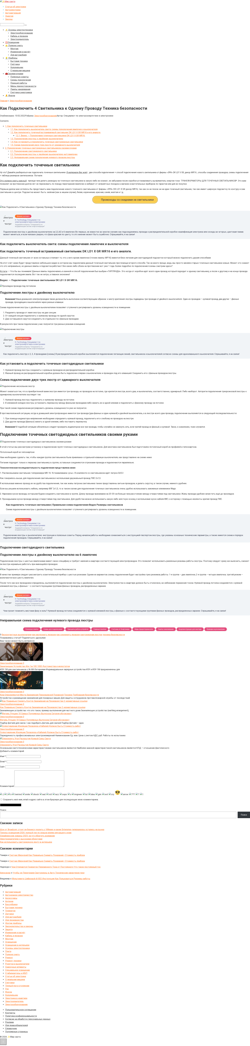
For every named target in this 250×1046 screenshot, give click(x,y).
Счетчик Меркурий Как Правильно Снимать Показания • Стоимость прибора (47, 855)
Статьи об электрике (15, 6)
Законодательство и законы (19, 926)
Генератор (10, 910)
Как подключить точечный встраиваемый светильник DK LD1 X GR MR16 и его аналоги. (55, 132)
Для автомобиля (18, 55)
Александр (5, 873)
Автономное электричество (19, 895)
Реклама (9, 1022)
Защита (8, 929)
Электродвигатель (19, 39)
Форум (8, 992)
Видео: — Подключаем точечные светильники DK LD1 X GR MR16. (50, 135)
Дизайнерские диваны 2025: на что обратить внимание (27, 836)
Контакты (10, 1013)
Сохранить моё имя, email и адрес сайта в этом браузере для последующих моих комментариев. (50, 799)
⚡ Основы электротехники (19, 30)
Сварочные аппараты (15, 967)
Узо (7, 989)
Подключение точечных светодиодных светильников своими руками (41, 148)
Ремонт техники (13, 960)
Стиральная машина (20, 70)
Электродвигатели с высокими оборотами (21, 839)
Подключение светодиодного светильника (33, 151)
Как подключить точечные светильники (26, 126)
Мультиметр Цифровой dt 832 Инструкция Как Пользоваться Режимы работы (51, 878)
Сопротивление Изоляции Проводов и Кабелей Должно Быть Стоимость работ (39, 732)
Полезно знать (12, 954)
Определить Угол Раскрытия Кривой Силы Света (24, 745)
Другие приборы (13, 923)
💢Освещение (12, 42)
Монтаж (14, 48)
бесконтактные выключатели (16, 634)
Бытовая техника (19, 61)
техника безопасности (114, 634)
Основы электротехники (17, 948)
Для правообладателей (16, 1025)
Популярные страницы (16, 1031)
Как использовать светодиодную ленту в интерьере (26, 842)
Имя (3, 756)
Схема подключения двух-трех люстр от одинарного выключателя (45, 145)
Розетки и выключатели (17, 964)
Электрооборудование (21, 33)
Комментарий (7, 786)
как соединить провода (68, 634)
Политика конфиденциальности (21, 1016)
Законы (9, 19)
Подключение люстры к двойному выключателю (36, 138)
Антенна (9, 901)
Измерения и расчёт (20, 52)
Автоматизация (13, 13)
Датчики (9, 914)
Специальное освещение (17, 970)
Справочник (11, 1028)
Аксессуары (11, 898)
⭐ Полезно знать (14, 45)
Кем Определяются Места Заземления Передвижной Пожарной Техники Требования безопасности (49, 695)
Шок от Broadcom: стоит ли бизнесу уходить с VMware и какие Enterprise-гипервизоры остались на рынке (52, 829)
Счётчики (15, 64)
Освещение (11, 942)
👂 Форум (10, 95)
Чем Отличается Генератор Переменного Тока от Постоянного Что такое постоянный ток (56, 867)
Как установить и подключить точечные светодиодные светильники (46, 142)
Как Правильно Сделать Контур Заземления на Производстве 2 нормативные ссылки (42, 707)
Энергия (9, 16)
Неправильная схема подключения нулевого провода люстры (42, 157)
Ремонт (9, 957)
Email (3, 761)
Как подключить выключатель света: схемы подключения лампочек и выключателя (54, 129)
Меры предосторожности (23, 86)
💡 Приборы (11, 58)
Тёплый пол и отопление (17, 986)
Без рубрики (11, 904)
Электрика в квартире (16, 998)
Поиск (3, 810)
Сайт (2, 767)
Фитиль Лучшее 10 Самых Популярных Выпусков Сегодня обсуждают (35, 720)
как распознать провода (44, 634)
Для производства (14, 920)
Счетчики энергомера (21, 92)
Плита (8, 951)
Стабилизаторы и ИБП (16, 973)
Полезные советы (19, 77)
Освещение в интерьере (17, 945)
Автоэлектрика (12, 10)
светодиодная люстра (91, 634)
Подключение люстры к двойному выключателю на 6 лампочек (43, 154)
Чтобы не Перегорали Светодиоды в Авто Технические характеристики (48, 873)
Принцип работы (18, 83)
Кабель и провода (19, 36)
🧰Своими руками (14, 73)
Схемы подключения (20, 80)
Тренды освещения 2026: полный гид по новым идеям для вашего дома (35, 832)
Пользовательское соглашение (20, 1009)
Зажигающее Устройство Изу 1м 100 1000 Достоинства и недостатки (35, 666)
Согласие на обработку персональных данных (27, 1019)
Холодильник (16, 67)
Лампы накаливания (20, 89)
